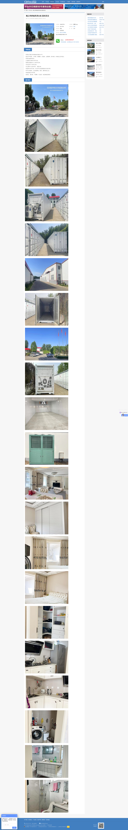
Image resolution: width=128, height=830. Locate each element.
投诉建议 (48, 819)
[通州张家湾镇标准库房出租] (91, 69)
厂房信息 (47, 1)
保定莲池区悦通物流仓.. (92, 19)
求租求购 (73, 1)
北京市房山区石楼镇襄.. (92, 21)
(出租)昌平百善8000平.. (92, 32)
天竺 (97, 52)
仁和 (97, 45)
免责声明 (39, 819)
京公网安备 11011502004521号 (31, 826)
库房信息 (52, 1)
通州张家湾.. (99, 65)
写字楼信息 (62, 1)
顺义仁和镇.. (99, 43)
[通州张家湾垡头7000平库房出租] (91, 76)
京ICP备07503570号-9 (42, 826)
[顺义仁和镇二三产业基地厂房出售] (91, 47)
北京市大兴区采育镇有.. (92, 25)
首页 (43, 1)
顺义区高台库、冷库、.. (92, 23)
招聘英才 (43, 819)
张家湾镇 (97, 66)
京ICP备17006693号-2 (62, 826)
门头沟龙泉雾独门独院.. (92, 34)
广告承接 (35, 819)
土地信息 (57, 1)
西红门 (97, 59)
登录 (103, 1)
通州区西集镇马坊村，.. (92, 17)
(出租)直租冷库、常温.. (92, 31)
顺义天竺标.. (99, 50)
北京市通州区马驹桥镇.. (92, 27)
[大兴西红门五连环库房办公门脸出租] (91, 61)
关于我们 (26, 819)
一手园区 (68, 1)
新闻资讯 (78, 1)
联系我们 (30, 819)
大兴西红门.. (99, 57)
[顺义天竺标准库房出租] (91, 54)
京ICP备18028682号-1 (52, 826)
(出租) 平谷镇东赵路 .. (92, 29)
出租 (74, 26)
